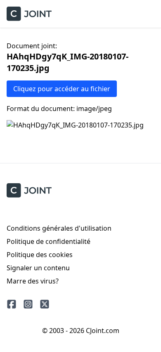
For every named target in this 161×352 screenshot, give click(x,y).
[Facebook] (12, 304)
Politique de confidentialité (48, 241)
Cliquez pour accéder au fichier (61, 88)
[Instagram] (28, 304)
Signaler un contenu (38, 267)
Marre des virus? (33, 281)
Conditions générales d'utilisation (59, 228)
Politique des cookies (40, 254)
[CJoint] (29, 190)
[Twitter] (45, 304)
